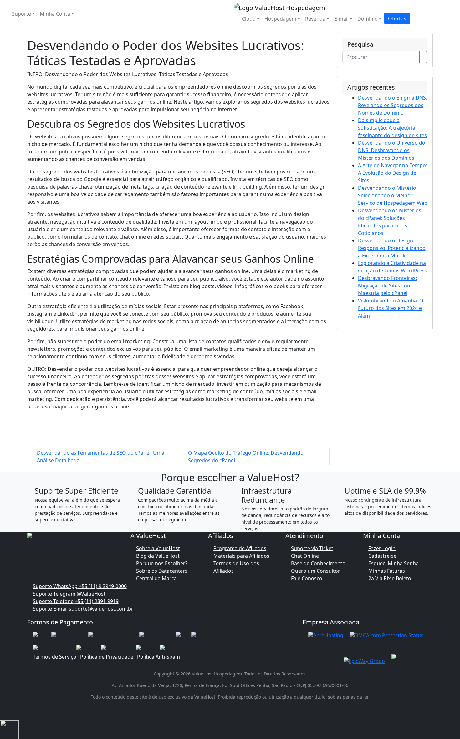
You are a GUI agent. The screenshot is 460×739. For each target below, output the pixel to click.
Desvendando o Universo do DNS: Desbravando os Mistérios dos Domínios (391, 150)
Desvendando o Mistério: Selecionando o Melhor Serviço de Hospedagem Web (392, 195)
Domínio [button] (367, 18)
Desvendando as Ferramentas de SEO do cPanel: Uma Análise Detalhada (100, 456)
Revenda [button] (315, 18)
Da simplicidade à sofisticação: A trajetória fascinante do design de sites (392, 128)
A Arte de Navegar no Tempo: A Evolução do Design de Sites (392, 173)
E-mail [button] (341, 18)
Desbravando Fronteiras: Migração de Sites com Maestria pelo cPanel (387, 286)
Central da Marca (156, 578)
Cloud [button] (249, 18)
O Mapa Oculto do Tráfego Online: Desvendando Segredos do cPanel (246, 456)
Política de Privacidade (106, 656)
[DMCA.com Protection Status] (386, 634)
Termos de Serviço (54, 656)
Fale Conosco (306, 578)
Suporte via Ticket (312, 548)
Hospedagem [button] (280, 18)
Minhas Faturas (386, 570)
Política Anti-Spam (158, 656)
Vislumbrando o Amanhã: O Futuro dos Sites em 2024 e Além (390, 308)
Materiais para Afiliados (241, 555)
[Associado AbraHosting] (325, 634)
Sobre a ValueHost (158, 548)
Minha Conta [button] (55, 13)
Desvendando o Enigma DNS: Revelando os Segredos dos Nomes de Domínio (392, 105)
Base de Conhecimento (318, 563)
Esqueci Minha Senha (393, 563)
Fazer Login (382, 548)
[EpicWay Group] (364, 660)
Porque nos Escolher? (161, 563)
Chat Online (305, 555)
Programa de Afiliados (239, 548)
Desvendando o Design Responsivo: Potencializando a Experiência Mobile (392, 248)
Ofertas (397, 18)
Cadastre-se (382, 555)
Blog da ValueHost (158, 555)
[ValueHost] (279, 7)
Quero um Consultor (315, 570)
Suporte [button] (21, 13)
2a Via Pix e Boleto (389, 578)
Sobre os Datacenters (161, 570)
